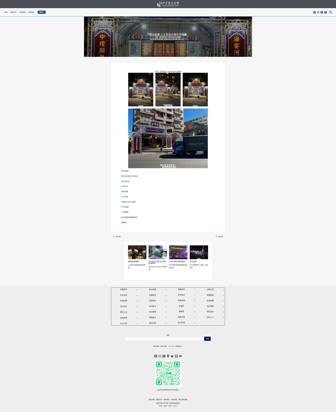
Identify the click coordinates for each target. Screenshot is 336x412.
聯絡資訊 (31, 12)
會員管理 (174, 399)
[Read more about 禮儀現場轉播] (137, 252)
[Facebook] (314, 12)
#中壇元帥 (124, 186)
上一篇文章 (116, 236)
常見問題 (22, 12)
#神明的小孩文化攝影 (128, 202)
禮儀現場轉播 (133, 262)
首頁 (6, 12)
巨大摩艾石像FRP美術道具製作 (157, 262)
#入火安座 (124, 197)
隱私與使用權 (182, 399)
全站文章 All (182, 39)
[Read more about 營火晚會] (199, 252)
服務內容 (159, 399)
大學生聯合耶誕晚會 (177, 262)
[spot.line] (176, 356)
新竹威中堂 (128, 176)
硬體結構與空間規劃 (170, 39)
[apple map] (172, 356)
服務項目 (13, 12)
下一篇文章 (220, 236)
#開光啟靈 (124, 191)
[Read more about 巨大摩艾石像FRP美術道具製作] (158, 252)
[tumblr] (322, 12)
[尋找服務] (180, 356)
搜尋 (168, 335)
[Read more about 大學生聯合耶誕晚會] (178, 252)
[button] (42, 12)
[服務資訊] (325, 12)
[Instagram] (318, 12)
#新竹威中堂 (125, 181)
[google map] (168, 356)
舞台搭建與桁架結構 (156, 39)
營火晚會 (193, 262)
